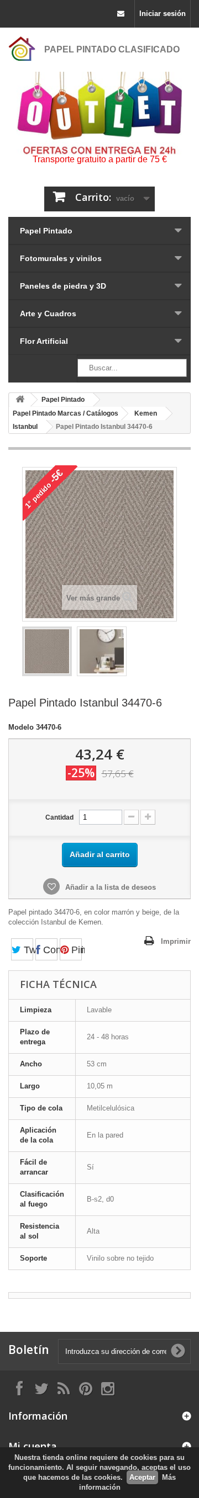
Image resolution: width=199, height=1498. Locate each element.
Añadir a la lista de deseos (109, 887)
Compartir (48, 949)
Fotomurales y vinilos (61, 258)
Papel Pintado (46, 230)
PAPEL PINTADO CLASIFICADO (112, 49)
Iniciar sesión (162, 13)
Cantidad (59, 817)
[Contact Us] (120, 14)
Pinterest (75, 949)
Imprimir (176, 941)
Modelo (21, 727)
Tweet (27, 949)
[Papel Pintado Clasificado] (22, 48)
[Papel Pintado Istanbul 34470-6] (47, 651)
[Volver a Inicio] (19, 400)
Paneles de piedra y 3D (63, 285)
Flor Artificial (44, 341)
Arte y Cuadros (48, 313)
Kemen (145, 413)
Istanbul (25, 427)
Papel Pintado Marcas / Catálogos (65, 413)
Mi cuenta (32, 1446)
